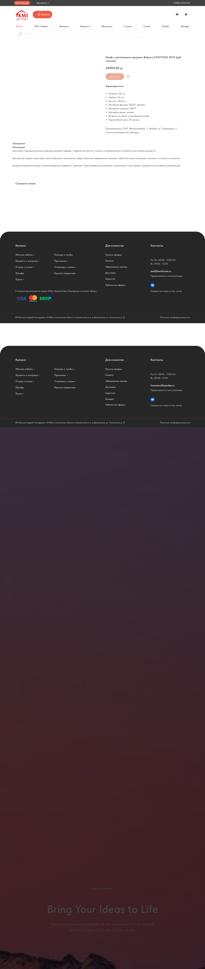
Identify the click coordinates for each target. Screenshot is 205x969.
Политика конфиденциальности (175, 317)
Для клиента (42, 3)
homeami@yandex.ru (163, 385)
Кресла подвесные (64, 273)
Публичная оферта (115, 285)
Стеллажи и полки (64, 266)
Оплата (109, 260)
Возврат (109, 399)
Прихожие (60, 260)
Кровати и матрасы (27, 260)
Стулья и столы (24, 266)
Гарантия (110, 278)
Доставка (110, 272)
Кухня (19, 279)
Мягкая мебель (24, 254)
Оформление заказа (116, 266)
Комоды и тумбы (63, 254)
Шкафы (20, 273)
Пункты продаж (22, 3)
